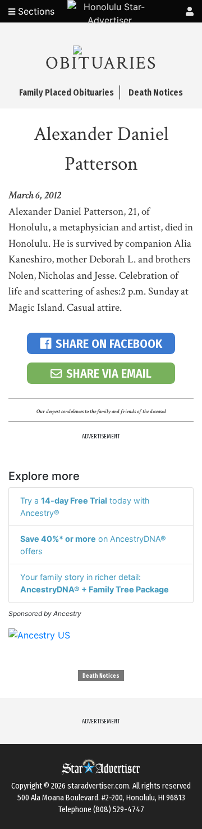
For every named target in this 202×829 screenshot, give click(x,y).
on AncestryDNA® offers (93, 545)
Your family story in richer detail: (94, 583)
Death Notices (101, 676)
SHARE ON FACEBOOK (109, 343)
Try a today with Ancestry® (85, 507)
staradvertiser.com (98, 786)
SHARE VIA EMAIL (109, 373)
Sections (34, 11)
